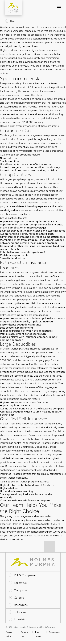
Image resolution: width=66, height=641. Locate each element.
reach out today (43, 535)
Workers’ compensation (14, 27)
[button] (58, 8)
